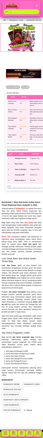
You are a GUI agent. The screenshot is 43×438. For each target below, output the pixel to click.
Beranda (5, 434)
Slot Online (29, 222)
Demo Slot (6, 237)
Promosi (13, 434)
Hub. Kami (29, 434)
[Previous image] (4, 37)
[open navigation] (36, 5)
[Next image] (38, 37)
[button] (21, 37)
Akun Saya (37, 434)
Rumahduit (20, 208)
